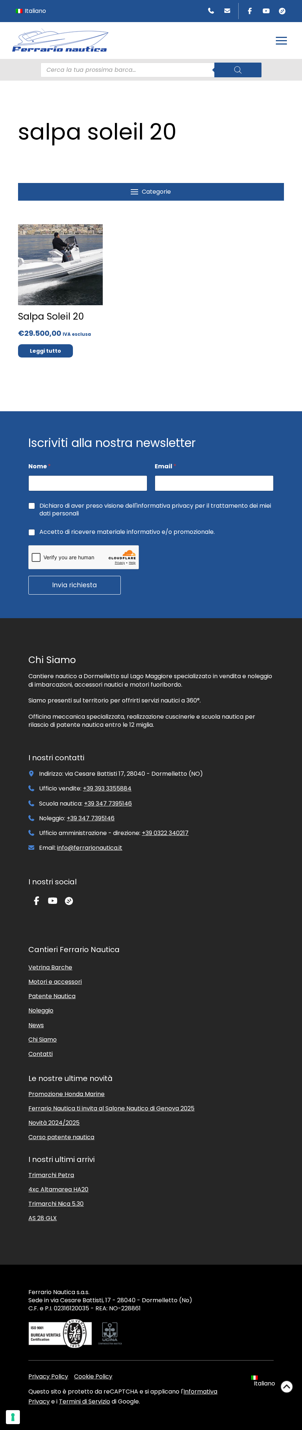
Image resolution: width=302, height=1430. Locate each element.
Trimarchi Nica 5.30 (56, 1204)
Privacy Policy (48, 1376)
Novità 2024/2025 (54, 1123)
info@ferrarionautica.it (89, 847)
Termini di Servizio (84, 1401)
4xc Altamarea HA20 (58, 1189)
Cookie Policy (93, 1376)
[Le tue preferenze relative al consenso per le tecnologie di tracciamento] (13, 1417)
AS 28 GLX (42, 1218)
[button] (281, 40)
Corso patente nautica (61, 1137)
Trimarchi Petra (51, 1175)
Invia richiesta (74, 585)
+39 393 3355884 (107, 788)
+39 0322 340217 (165, 833)
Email (165, 466)
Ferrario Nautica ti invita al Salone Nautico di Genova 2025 (111, 1108)
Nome (39, 466)
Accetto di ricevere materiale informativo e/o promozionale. (127, 532)
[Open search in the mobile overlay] (151, 70)
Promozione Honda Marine (66, 1094)
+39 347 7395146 (108, 803)
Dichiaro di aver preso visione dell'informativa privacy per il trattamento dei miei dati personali (155, 510)
